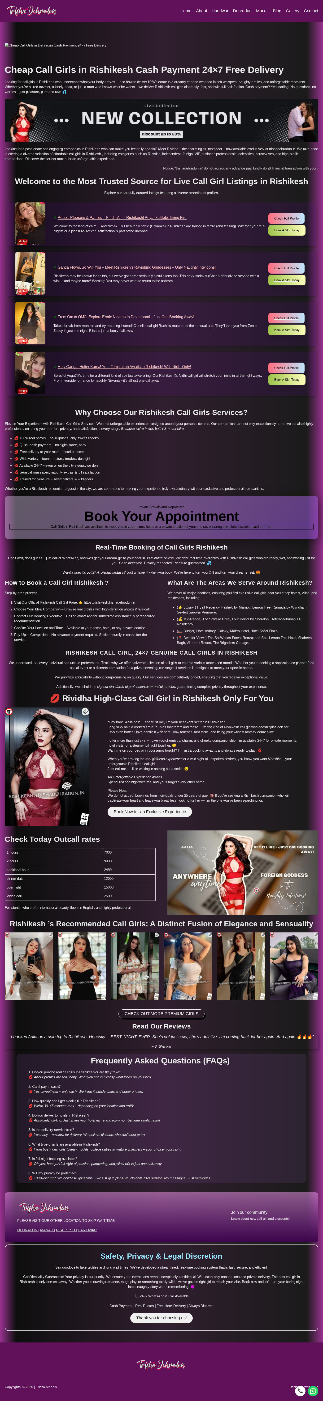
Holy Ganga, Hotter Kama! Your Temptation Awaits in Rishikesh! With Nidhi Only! (124, 367)
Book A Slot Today (287, 230)
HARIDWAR (87, 1230)
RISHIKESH (66, 1230)
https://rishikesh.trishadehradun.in (109, 602)
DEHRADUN (27, 1230)
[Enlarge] (47, 938)
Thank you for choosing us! (161, 1318)
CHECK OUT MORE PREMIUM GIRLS (161, 1013)
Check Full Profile (286, 218)
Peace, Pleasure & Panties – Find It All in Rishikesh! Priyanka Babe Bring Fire (122, 218)
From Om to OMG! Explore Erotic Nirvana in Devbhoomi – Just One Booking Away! (126, 317)
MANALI (47, 1230)
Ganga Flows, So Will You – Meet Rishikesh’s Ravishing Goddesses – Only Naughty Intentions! (137, 267)
